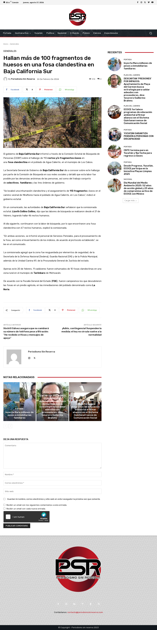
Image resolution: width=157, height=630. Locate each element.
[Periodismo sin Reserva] (5, 79)
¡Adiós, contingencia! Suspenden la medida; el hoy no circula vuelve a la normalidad (81, 331)
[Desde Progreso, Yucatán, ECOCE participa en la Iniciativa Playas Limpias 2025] (114, 168)
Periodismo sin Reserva (23, 79)
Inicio (5, 44)
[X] (145, 2)
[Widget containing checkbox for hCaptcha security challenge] (26, 517)
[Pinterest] (83, 604)
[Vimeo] (149, 2)
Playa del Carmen (52, 392)
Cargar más (129, 200)
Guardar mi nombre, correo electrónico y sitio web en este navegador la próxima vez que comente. (53, 499)
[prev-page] (5, 426)
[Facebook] (138, 2)
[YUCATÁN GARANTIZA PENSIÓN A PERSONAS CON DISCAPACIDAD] (114, 134)
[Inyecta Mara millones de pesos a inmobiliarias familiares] (19, 401)
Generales (14, 44)
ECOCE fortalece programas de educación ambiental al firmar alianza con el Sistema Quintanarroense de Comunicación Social (85, 411)
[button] (150, 33)
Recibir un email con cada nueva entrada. (26, 508)
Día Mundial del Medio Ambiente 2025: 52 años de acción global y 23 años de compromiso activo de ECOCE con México (138, 188)
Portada (19, 409)
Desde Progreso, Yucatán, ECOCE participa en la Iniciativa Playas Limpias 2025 (138, 169)
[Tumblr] (91, 604)
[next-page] (10, 426)
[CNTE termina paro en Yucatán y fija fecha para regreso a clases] (114, 151)
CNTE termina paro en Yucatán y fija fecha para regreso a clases (138, 153)
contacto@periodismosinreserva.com (85, 612)
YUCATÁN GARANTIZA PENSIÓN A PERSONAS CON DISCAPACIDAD (138, 136)
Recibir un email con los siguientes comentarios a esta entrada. (36, 505)
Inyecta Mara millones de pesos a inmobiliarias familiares (19, 415)
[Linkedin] (74, 604)
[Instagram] (141, 2)
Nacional (128, 179)
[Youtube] (152, 2)
